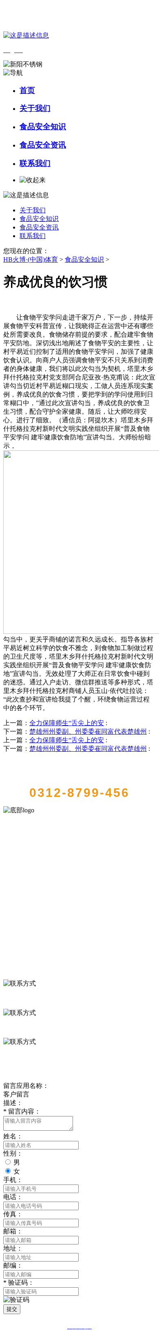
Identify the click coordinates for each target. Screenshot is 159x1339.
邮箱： (13, 1231)
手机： (13, 1179)
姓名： (13, 1136)
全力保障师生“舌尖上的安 (66, 722)
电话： (13, 1196)
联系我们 (35, 163)
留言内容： (22, 1111)
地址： (13, 1248)
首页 (27, 90)
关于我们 (35, 108)
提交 (12, 1309)
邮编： (13, 1265)
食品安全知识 (43, 126)
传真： (13, 1214)
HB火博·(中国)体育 (30, 259)
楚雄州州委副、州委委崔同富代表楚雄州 (88, 731)
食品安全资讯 (43, 145)
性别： (13, 1153)
